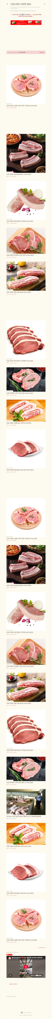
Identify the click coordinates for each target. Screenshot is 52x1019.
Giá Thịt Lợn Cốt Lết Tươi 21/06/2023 (21, 106)
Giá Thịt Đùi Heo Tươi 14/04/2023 (19, 221)
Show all (41, 52)
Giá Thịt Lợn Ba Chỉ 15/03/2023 (18, 846)
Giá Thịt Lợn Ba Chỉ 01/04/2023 (18, 423)
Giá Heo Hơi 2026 (21, 4)
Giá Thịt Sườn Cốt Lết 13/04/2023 (20, 255)
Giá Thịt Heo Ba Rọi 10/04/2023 (18, 292)
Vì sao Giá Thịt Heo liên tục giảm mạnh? (23, 816)
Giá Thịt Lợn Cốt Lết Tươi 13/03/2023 (21, 940)
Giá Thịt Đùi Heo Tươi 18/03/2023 (19, 750)
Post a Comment (13, 107)
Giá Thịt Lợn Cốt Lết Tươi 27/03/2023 (21, 538)
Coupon (24, 11)
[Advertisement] (26, 36)
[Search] (45, 3)
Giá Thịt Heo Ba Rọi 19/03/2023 (18, 703)
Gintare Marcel (29, 1015)
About (12, 11)
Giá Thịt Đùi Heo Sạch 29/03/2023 (20, 470)
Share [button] (7, 107)
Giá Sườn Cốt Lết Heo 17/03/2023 (19, 782)
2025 (29, 11)
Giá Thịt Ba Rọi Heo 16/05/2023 (18, 174)
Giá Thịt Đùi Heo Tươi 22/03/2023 (19, 632)
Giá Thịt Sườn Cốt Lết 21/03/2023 (20, 666)
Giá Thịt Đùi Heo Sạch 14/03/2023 (20, 893)
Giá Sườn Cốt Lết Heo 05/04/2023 (19, 393)
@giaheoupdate (13, 984)
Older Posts (42, 947)
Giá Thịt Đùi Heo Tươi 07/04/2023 (19, 361)
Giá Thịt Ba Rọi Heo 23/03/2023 (18, 585)
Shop (20, 11)
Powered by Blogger (27, 1012)
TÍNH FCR (33, 11)
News (16, 11)
